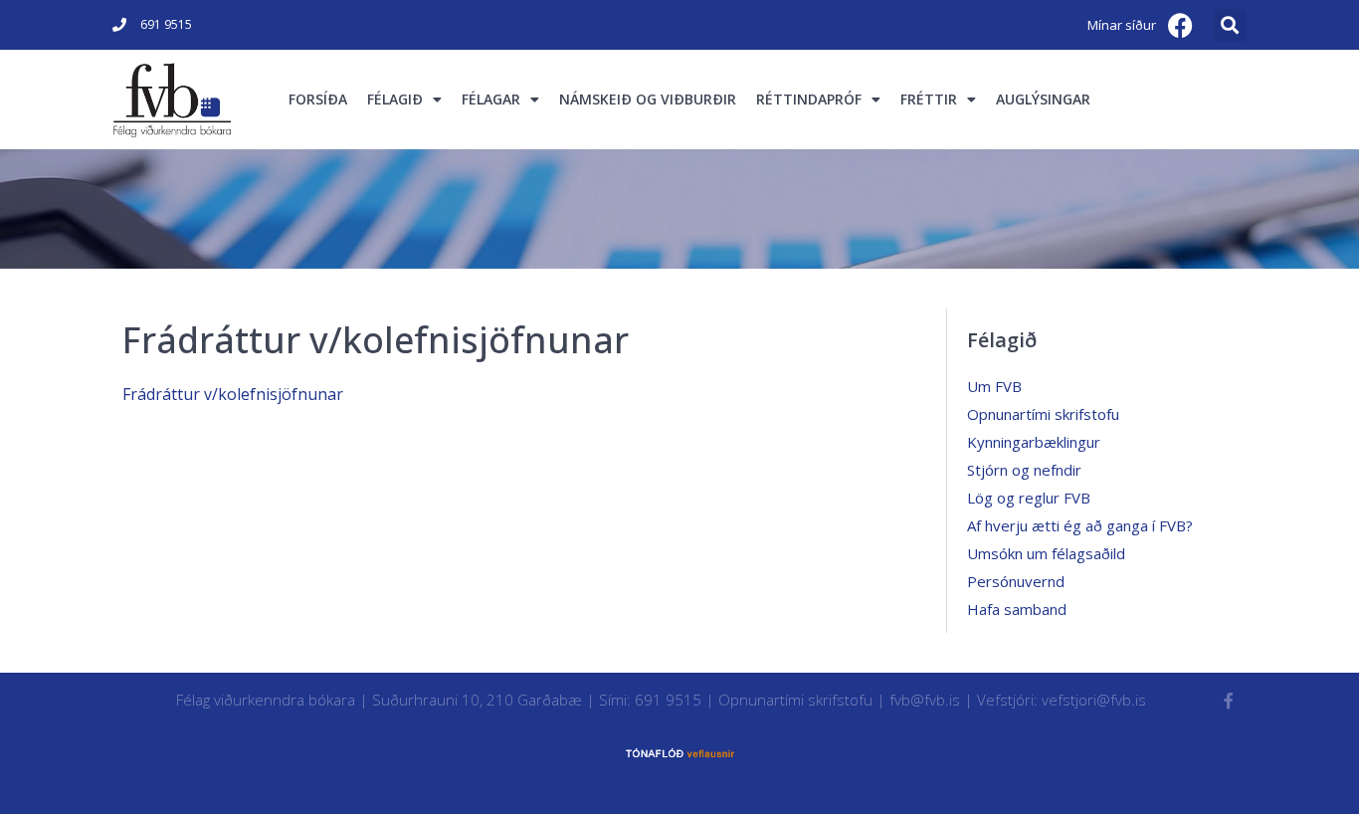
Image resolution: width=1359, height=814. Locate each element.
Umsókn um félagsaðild (1046, 553)
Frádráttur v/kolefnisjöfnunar (232, 394)
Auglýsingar (1043, 99)
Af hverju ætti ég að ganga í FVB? (1080, 525)
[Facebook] (1181, 25)
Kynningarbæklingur (1033, 442)
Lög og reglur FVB (1028, 498)
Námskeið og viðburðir (647, 99)
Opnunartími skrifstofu (1043, 414)
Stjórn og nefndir (1024, 470)
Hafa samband (1017, 609)
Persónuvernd (1016, 581)
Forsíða (318, 99)
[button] (1230, 25)
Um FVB (994, 386)
